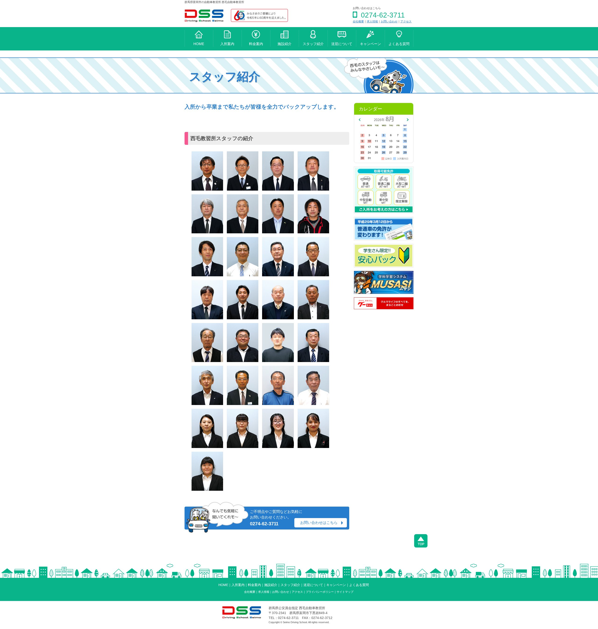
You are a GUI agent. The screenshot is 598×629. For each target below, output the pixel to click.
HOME (198, 44)
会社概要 (358, 21)
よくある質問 (398, 44)
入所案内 (227, 44)
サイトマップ (345, 591)
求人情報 (372, 21)
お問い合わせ (389, 21)
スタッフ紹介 (313, 44)
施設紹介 (285, 44)
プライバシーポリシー (320, 591)
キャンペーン (370, 44)
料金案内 (256, 44)
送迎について (341, 44)
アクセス (406, 21)
